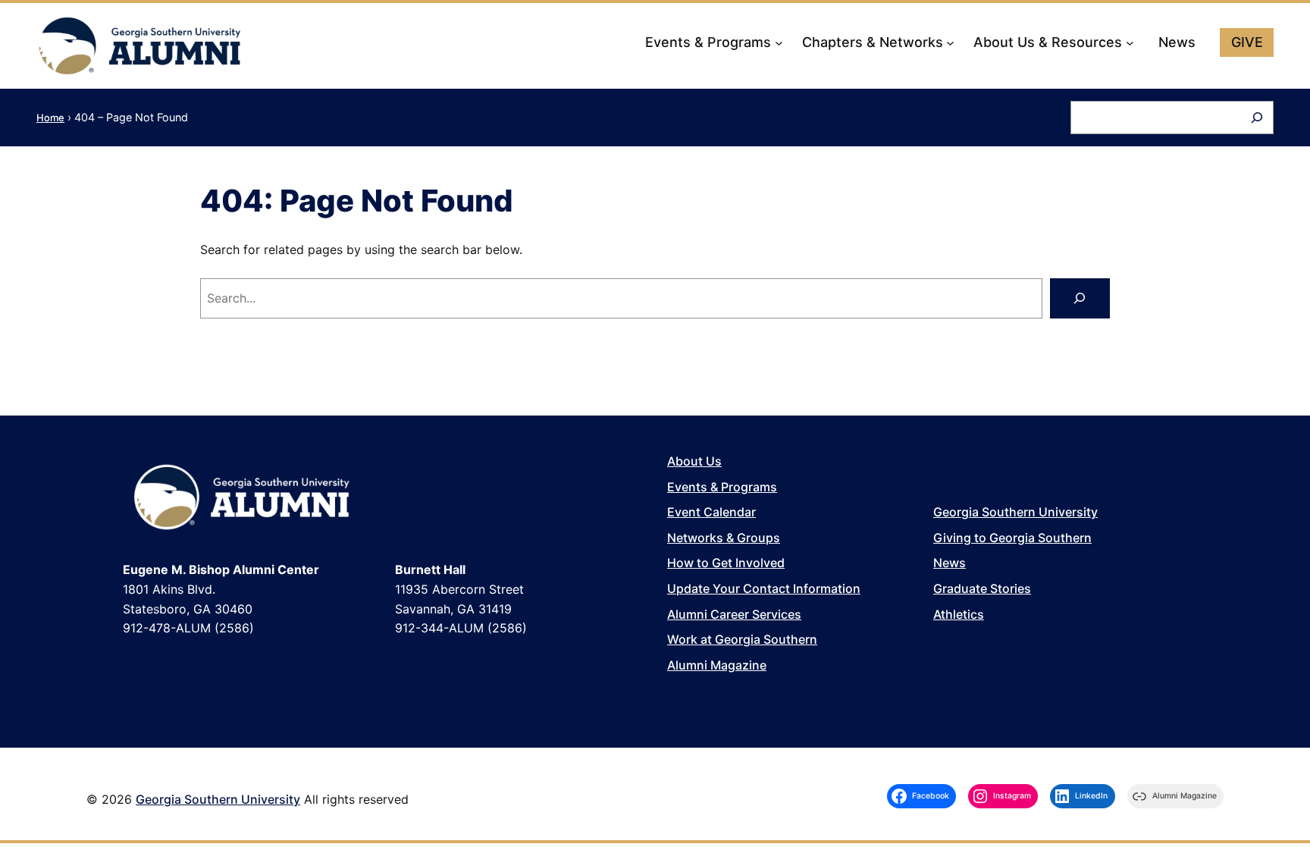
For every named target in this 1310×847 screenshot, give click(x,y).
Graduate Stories (982, 588)
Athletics (958, 614)
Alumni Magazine (716, 665)
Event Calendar (711, 511)
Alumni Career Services (734, 614)
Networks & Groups (723, 537)
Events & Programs (722, 486)
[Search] (1257, 117)
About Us (694, 461)
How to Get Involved (726, 562)
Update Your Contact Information (763, 588)
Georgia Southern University (1015, 511)
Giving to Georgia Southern (1012, 537)
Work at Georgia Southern (742, 639)
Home (50, 117)
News (949, 562)
